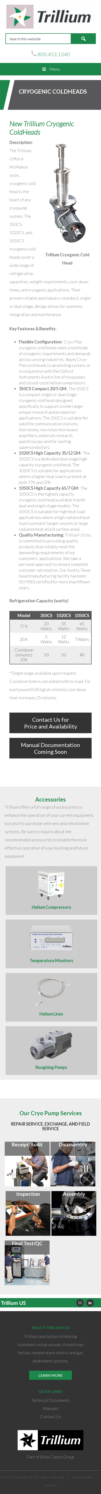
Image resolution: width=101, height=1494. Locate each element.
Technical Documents (50, 1400)
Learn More (50, 1375)
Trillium (50, 17)
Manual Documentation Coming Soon (50, 748)
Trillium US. (23, 1477)
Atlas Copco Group (57, 1456)
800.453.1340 (54, 54)
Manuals (50, 1408)
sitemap (50, 1485)
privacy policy (83, 1477)
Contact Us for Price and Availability (50, 723)
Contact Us (50, 1416)
